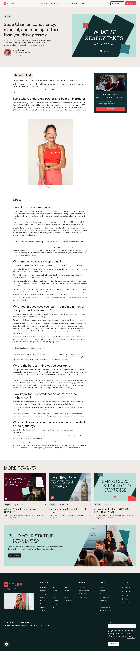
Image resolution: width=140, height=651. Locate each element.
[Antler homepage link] (9, 3)
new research (71, 515)
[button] (43, 3)
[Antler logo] (13, 584)
